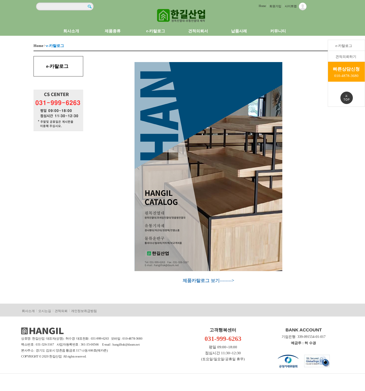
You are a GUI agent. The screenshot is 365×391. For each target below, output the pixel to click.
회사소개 (71, 31)
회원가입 (275, 6)
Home (262, 6)
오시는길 (44, 311)
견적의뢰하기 (345, 57)
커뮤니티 (278, 31)
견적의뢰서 (198, 31)
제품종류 (113, 31)
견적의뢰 (61, 311)
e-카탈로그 (155, 31)
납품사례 (239, 31)
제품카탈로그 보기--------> (208, 280)
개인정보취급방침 (84, 311)
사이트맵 (291, 6)
